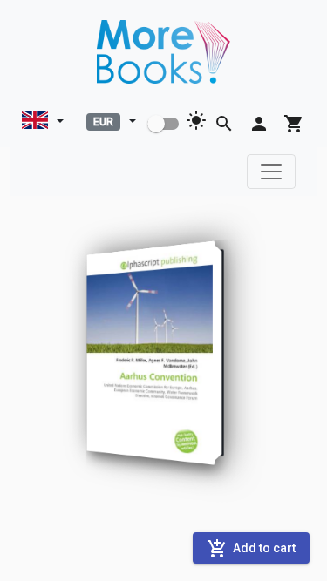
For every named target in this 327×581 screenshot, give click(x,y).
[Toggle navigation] (271, 171)
